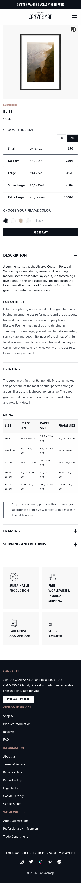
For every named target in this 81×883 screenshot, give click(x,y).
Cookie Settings (14, 796)
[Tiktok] (40, 861)
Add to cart (41, 232)
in (61, 138)
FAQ (6, 739)
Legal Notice (11, 788)
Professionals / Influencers (21, 828)
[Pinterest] (50, 861)
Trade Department (15, 836)
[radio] (40, 149)
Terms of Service (14, 764)
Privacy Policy (12, 772)
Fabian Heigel (11, 105)
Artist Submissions (15, 821)
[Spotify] (59, 861)
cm (72, 138)
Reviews (8, 732)
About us (9, 756)
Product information (17, 724)
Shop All (8, 716)
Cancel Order (12, 804)
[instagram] (21, 861)
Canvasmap (46, 873)
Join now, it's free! (18, 699)
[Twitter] (31, 861)
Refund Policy (12, 780)
